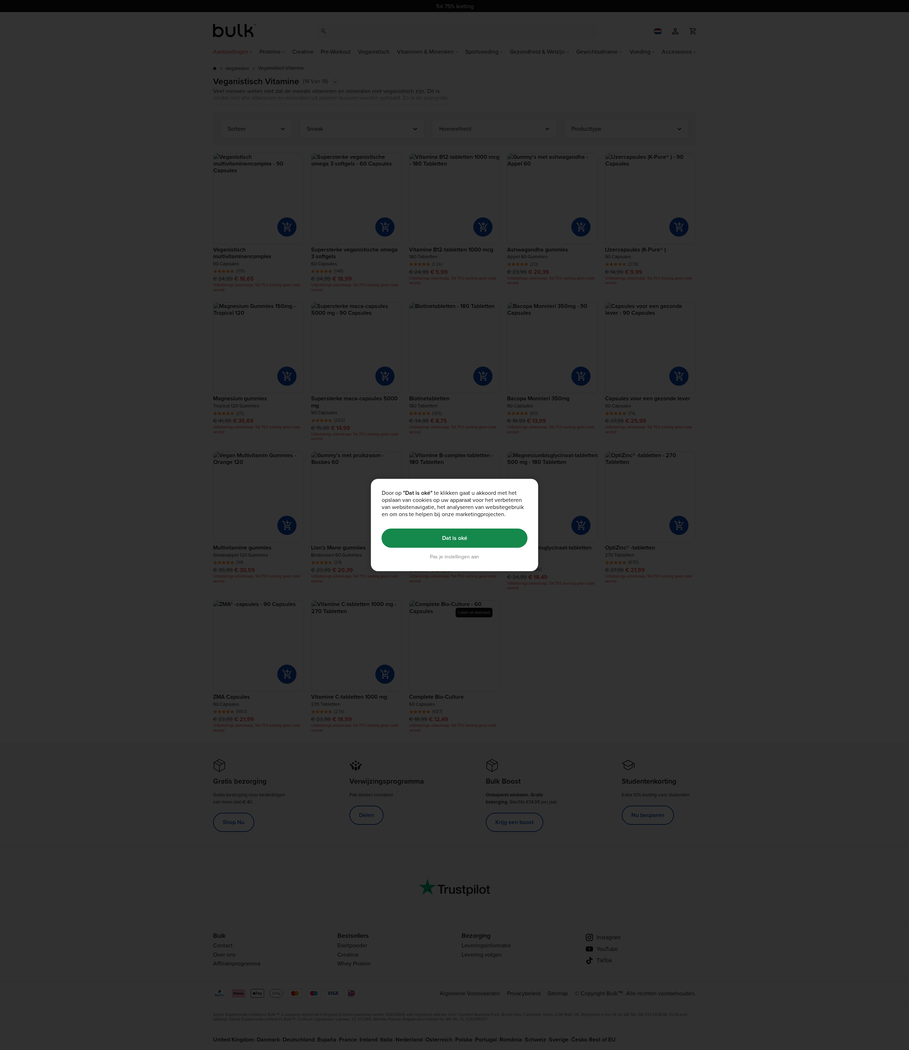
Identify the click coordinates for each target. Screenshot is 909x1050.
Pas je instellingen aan (454, 557)
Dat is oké (454, 538)
